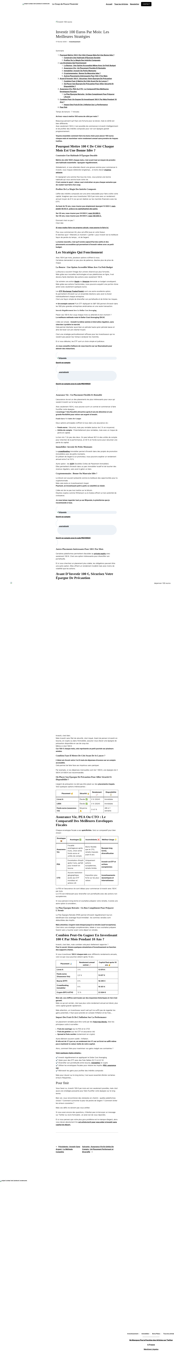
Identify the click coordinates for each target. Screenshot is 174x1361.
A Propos (151, 1345)
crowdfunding (64, 451)
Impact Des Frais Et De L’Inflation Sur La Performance (86, 105)
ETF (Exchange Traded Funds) (71, 291)
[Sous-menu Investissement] (139, 1333)
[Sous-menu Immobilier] (149, 1333)
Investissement (74, 42)
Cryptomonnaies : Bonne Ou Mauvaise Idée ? (82, 73)
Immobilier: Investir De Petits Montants (80, 71)
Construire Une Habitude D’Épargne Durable (82, 58)
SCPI (72, 464)
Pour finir (63, 107)
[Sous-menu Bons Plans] (160, 1333)
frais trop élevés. (100, 1022)
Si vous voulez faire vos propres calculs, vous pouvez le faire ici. (82, 228)
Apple (76, 281)
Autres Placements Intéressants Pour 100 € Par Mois (85, 76)
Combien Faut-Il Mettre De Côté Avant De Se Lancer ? (86, 81)
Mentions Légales (151, 1349)
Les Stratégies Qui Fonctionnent (73, 63)
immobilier (95, 1063)
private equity (100, 554)
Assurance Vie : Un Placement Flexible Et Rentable (85, 68)
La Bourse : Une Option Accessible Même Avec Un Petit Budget (90, 65)
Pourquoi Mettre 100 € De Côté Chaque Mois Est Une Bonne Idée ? (87, 55)
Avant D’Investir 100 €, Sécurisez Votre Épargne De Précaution (86, 79)
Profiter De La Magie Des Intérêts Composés (82, 60)
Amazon (85, 281)
